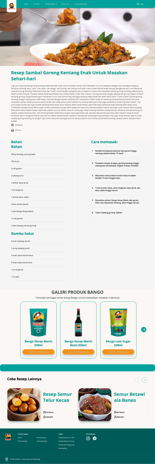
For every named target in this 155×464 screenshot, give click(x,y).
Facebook (94, 438)
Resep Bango (50, 4)
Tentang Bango (81, 4)
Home (26, 4)
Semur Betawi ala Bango (129, 397)
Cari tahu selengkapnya (38, 352)
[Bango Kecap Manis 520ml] (38, 322)
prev (138, 380)
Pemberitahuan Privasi (66, 441)
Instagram (88, 438)
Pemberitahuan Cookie (66, 438)
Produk (37, 4)
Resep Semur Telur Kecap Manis (57, 400)
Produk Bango (22, 441)
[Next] (143, 329)
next (145, 380)
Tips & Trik (65, 4)
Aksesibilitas (63, 448)
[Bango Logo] (11, 6)
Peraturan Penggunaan (67, 445)
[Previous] (13, 329)
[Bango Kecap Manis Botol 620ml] (78, 322)
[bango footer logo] (8, 437)
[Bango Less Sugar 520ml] (118, 322)
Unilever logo (7, 459)
